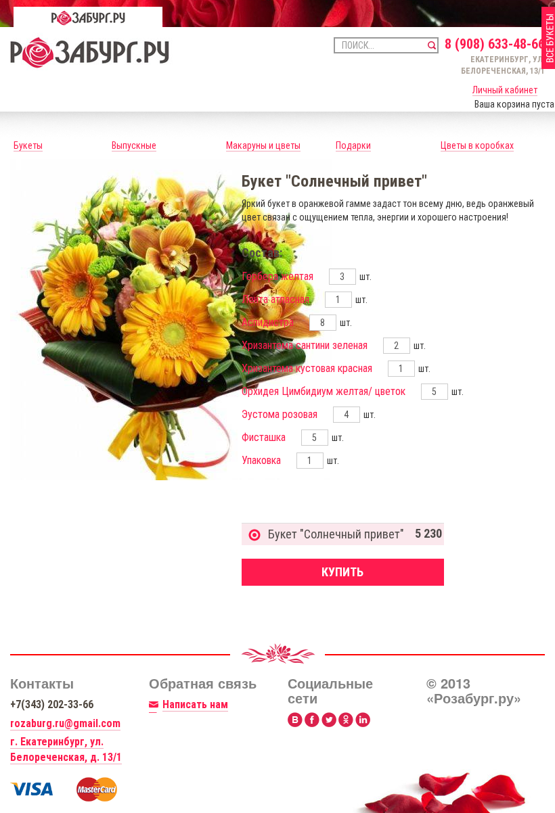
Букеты (28, 145)
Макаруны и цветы (263, 145)
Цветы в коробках (477, 145)
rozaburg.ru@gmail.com (65, 723)
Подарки (353, 145)
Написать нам (195, 704)
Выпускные (134, 145)
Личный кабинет (504, 90)
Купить (342, 572)
